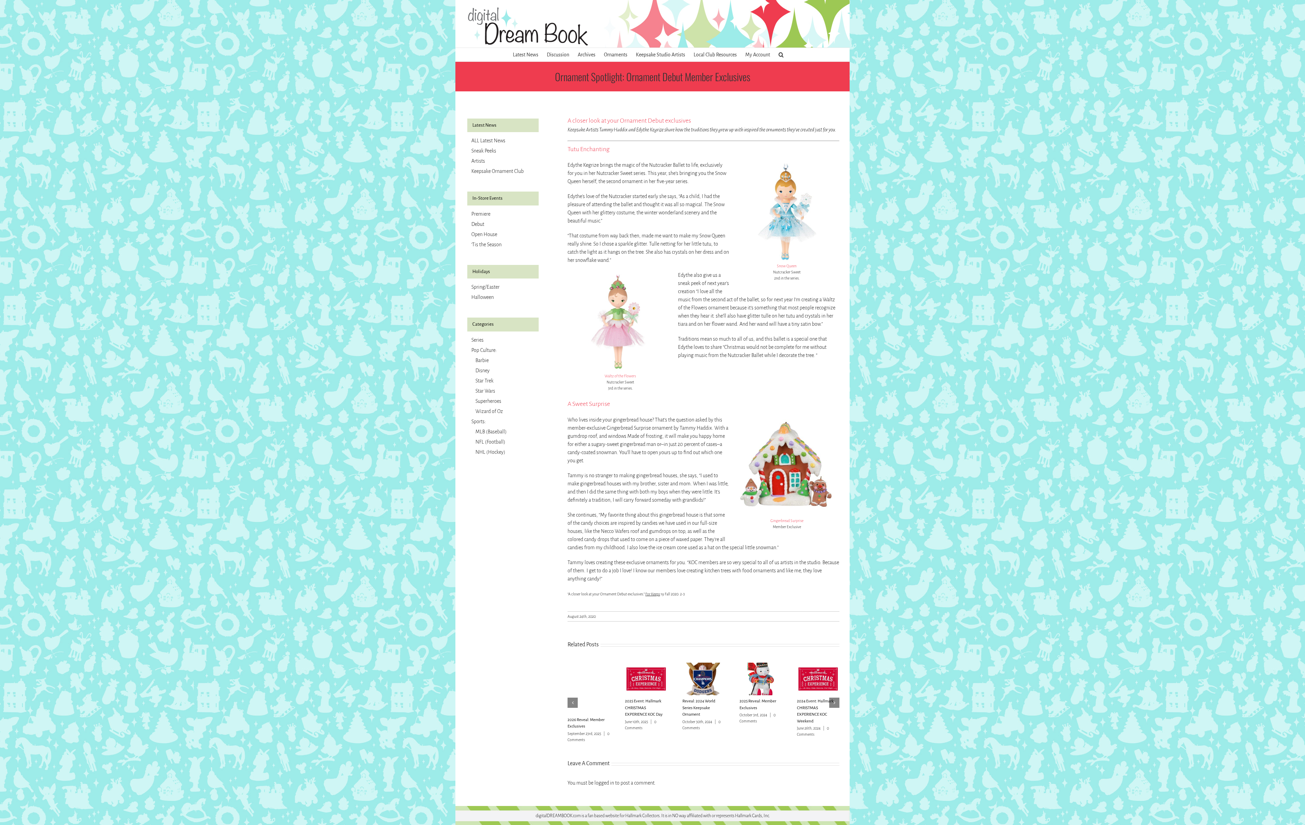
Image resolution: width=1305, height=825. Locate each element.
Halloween (482, 297)
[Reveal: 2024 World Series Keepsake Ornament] (703, 665)
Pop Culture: (484, 350)
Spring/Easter (485, 287)
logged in (604, 783)
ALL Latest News (488, 140)
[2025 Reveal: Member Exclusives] (761, 665)
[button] (781, 54)
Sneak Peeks (483, 151)
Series (477, 340)
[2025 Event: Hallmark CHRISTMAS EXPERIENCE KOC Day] (646, 665)
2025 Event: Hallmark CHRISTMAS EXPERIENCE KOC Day (644, 708)
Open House (484, 234)
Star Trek (484, 380)
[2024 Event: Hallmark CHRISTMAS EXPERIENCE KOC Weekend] (818, 665)
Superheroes (488, 401)
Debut (477, 224)
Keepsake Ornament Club (497, 171)
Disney (482, 370)
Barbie (482, 360)
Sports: (478, 421)
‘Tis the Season (486, 244)
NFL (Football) (490, 442)
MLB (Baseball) (491, 431)
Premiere (480, 214)
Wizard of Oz (489, 411)
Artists (478, 161)
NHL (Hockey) (490, 452)
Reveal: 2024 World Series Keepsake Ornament (698, 708)
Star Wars (485, 391)
